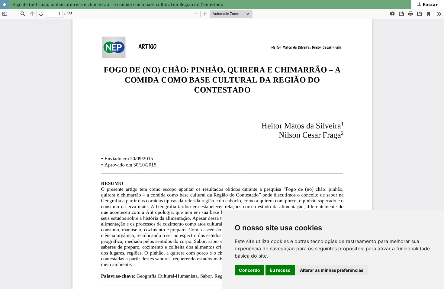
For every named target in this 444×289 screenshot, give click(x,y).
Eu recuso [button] (280, 270)
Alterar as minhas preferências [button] (331, 270)
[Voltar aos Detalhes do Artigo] (4, 4)
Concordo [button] (249, 270)
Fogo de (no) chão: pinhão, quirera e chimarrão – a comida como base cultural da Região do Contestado (117, 4)
